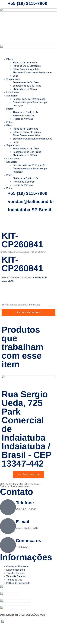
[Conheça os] (8, 545)
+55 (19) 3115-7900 (27, 3)
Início (3, 252)
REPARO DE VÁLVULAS (18, 252)
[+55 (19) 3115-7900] (4, 4)
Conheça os (28, 540)
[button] (28, 621)
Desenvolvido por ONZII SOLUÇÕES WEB (22, 614)
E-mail (22, 521)
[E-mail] (8, 526)
